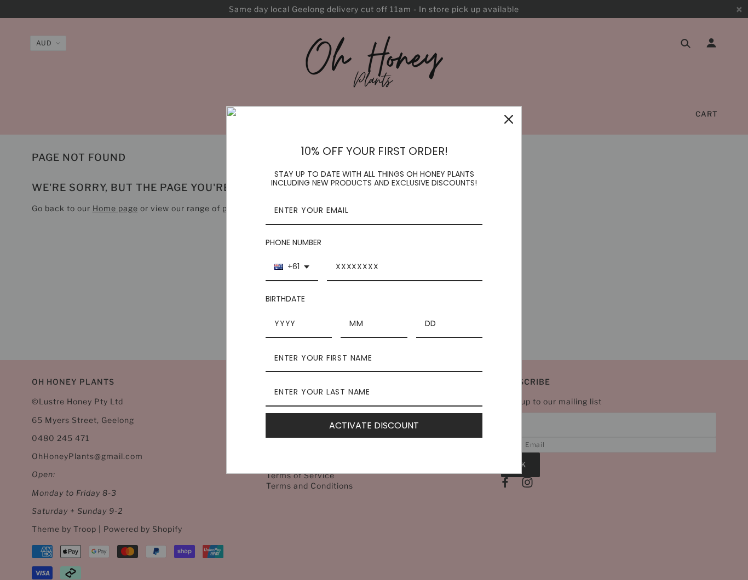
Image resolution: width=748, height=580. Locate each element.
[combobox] (292, 267)
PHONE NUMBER (293, 242)
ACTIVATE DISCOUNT (374, 425)
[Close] (509, 119)
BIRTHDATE (285, 298)
